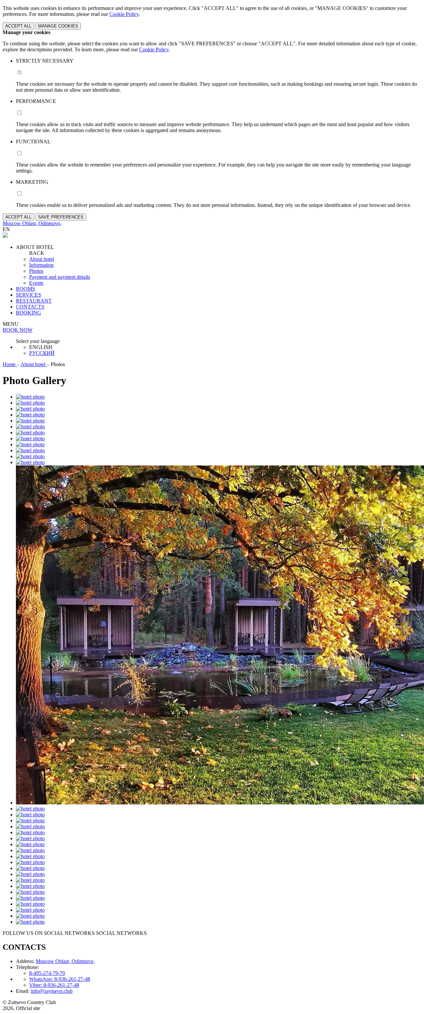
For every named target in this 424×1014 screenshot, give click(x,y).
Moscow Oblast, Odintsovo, (65, 961)
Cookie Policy (124, 14)
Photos (36, 271)
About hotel (41, 259)
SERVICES (28, 295)
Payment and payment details (59, 277)
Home (10, 364)
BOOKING (28, 312)
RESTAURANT (34, 301)
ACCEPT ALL (18, 26)
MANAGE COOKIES (58, 26)
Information (41, 265)
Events (36, 283)
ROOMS (25, 289)
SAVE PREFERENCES (60, 217)
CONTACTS (30, 307)
